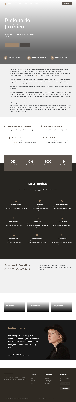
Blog (32, 381)
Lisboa (36, 75)
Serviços (37, 3)
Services (32, 378)
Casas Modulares (25, 398)
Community (48, 383)
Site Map (47, 378)
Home (32, 377)
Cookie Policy (48, 380)
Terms (32, 383)
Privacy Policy (51, 398)
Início (20, 3)
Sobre (25, 3)
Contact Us (48, 381)
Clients (32, 384)
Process (47, 384)
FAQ (46, 377)
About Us (33, 380)
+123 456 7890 (67, 3)
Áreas (31, 3)
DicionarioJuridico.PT (16, 398)
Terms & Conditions (43, 398)
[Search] (58, 3)
